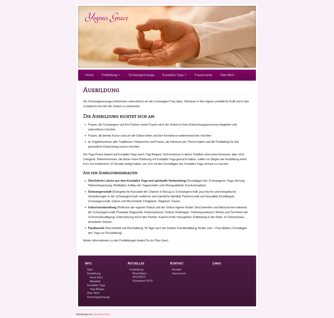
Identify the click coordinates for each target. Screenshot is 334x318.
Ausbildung (94, 273)
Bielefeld (95, 281)
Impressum (179, 273)
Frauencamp (203, 75)
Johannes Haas (101, 314)
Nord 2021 (96, 277)
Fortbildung (110, 75)
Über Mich (227, 75)
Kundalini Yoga (173, 75)
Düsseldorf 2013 (142, 280)
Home (89, 75)
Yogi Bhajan (97, 289)
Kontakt (176, 269)
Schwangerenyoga (141, 75)
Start (90, 269)
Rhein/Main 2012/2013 (139, 275)
